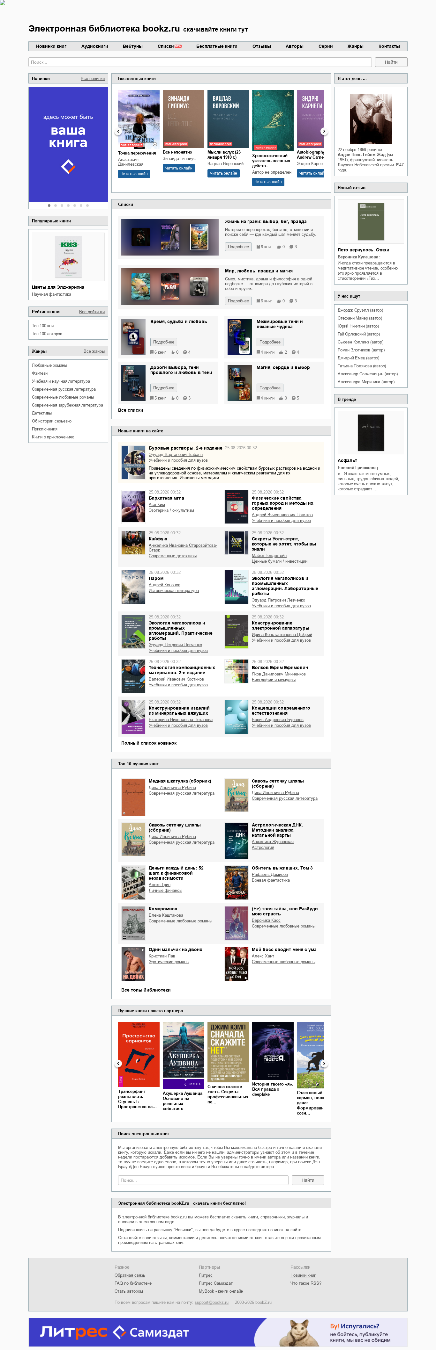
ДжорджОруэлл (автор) (360, 310)
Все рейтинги (92, 311)
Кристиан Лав (162, 956)
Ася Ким (157, 504)
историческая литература (174, 590)
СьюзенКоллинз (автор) (360, 342)
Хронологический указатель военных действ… (271, 160)
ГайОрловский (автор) (359, 334)
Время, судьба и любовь (178, 321)
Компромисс (163, 908)
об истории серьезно (51, 421)
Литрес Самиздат (216, 1283)
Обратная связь (130, 1275)
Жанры (356, 46)
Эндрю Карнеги (312, 163)
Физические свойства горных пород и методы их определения (282, 503)
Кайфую (158, 538)
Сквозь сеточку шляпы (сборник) (278, 783)
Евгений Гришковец (358, 467)
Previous (118, 131)
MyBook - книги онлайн (221, 1291)
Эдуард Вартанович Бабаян (176, 454)
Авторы (295, 46)
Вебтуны (133, 46)
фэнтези (40, 373)
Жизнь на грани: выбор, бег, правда (266, 221)
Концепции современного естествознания (281, 710)
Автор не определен (271, 172)
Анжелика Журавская (273, 841)
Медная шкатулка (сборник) (180, 780)
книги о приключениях (53, 437)
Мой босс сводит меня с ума (284, 949)
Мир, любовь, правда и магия (259, 270)
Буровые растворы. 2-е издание (185, 448)
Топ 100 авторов (47, 333)
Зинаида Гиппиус (179, 158)
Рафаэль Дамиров (270, 874)
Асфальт (347, 460)
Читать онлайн (134, 174)
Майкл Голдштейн (269, 555)
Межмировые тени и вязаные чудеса (280, 324)
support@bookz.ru (212, 1302)
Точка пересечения (137, 153)
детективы (42, 413)
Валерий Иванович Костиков (176, 679)
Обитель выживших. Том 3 (282, 867)
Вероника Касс (266, 920)
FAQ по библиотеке (133, 1283)
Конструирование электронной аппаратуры (280, 625)
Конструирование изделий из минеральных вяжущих (179, 710)
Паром (156, 578)
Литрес (206, 1275)
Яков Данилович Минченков (279, 674)
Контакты (389, 46)
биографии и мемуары (274, 679)
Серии (326, 46)
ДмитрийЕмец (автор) (358, 358)
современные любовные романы (63, 397)
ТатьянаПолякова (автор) (362, 366)
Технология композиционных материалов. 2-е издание (182, 670)
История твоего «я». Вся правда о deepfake (272, 1089)
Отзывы (261, 46)
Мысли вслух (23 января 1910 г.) (224, 155)
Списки (166, 46)
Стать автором (129, 1291)
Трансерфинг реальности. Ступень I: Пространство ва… (137, 1099)
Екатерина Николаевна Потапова (181, 719)
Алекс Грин (159, 884)
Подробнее (238, 246)
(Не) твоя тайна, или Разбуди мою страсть (285, 911)
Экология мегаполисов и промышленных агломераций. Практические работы (181, 630)
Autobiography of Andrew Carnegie (313, 155)
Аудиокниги (94, 46)
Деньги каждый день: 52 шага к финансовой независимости (176, 873)
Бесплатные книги (216, 46)
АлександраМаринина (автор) (366, 381)
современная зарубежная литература (67, 405)
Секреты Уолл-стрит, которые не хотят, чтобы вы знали (284, 544)
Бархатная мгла (166, 498)
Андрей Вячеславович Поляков (282, 514)
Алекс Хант (263, 956)
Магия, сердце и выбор (283, 367)
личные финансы (165, 890)
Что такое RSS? (305, 1283)
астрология (263, 847)
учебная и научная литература (61, 381)
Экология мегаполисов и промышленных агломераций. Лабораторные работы (285, 586)
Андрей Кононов (164, 584)
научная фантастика (51, 294)
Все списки (130, 410)
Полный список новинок (149, 743)
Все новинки (93, 78)
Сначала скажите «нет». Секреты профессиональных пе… (227, 1094)
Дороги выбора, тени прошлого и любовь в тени (181, 370)
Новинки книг (51, 46)
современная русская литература (64, 389)
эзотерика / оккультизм (171, 510)
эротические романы (169, 961)
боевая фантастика (271, 880)
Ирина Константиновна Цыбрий (282, 634)
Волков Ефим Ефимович (280, 667)
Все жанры (94, 351)
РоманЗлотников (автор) (361, 350)
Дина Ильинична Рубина (172, 787)
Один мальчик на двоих (175, 949)
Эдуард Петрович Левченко (278, 600)
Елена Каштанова (166, 915)
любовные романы (49, 365)
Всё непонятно (177, 152)
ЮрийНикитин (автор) (358, 326)
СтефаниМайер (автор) (360, 318)
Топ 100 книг (43, 325)
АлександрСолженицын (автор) (367, 374)
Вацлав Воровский (225, 163)
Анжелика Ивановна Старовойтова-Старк (183, 547)
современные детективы (173, 555)
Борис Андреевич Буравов (278, 719)
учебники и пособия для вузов (178, 460)
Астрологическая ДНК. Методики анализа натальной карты (277, 830)
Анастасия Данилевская (130, 162)
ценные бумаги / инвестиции (279, 561)
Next (324, 131)
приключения (44, 429)
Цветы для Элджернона (58, 287)
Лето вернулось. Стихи (363, 249)
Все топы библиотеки (146, 990)
